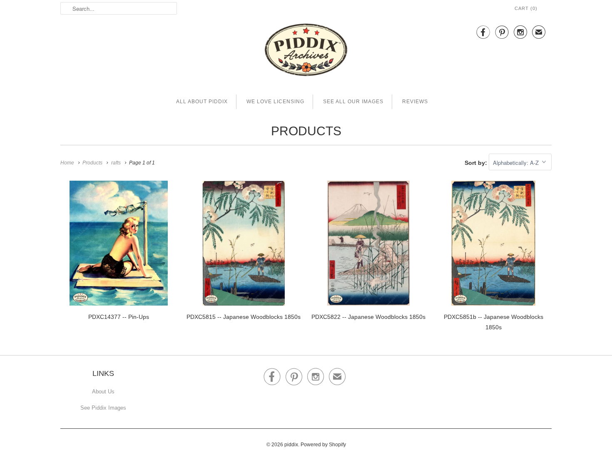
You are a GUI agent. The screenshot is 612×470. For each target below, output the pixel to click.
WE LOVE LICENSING (275, 101)
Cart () (526, 8)
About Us (103, 391)
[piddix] (306, 51)
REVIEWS (415, 101)
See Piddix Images (103, 408)
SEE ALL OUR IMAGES (353, 101)
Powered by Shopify (323, 445)
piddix (291, 445)
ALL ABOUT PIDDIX (202, 101)
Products (306, 131)
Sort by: (477, 162)
